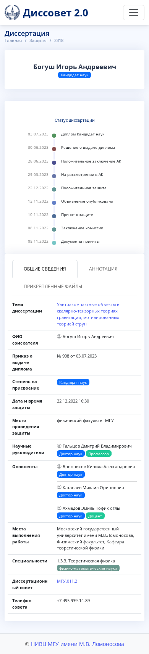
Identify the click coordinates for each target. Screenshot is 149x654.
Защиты (38, 40)
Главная (13, 40)
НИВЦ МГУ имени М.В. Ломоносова (77, 644)
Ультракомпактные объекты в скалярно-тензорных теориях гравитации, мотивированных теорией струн (88, 313)
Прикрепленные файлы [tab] (53, 286)
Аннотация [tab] (103, 269)
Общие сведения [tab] (45, 269)
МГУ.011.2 (67, 581)
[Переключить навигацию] (133, 12)
